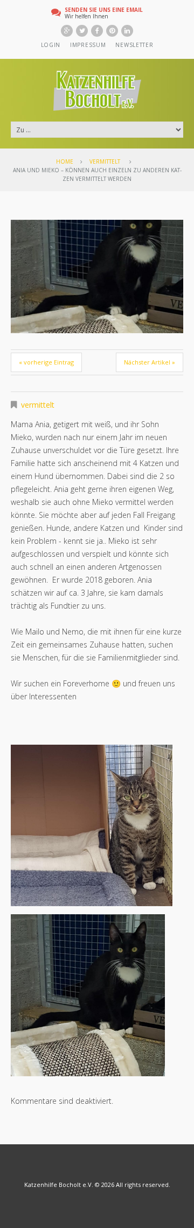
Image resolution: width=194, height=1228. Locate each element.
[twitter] (82, 31)
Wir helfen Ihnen (104, 13)
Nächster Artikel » (149, 362)
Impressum (88, 45)
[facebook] (97, 31)
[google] (67, 31)
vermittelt (104, 161)
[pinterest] (112, 31)
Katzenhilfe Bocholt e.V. (58, 1184)
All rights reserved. (143, 1184)
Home (64, 161)
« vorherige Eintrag (46, 362)
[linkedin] (127, 31)
